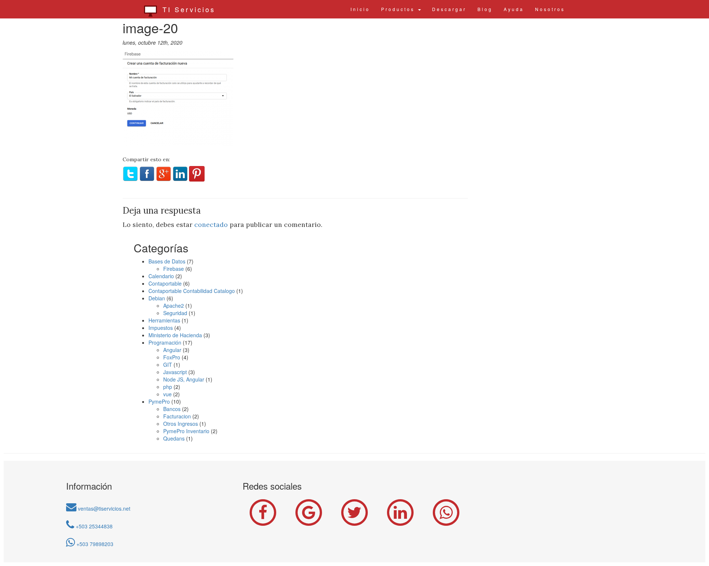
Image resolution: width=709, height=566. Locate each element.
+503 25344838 (93, 526)
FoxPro (171, 357)
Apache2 (173, 305)
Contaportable (165, 283)
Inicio (360, 9)
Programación (164, 342)
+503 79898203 (94, 544)
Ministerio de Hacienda (175, 335)
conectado (211, 224)
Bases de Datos (166, 261)
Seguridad (175, 313)
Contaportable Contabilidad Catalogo (191, 290)
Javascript (175, 372)
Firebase (173, 268)
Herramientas (164, 320)
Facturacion (177, 416)
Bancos (172, 409)
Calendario (161, 276)
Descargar (449, 9)
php (167, 386)
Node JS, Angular (183, 379)
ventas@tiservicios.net (103, 508)
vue (167, 394)
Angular (172, 349)
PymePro (159, 401)
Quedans (174, 438)
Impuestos (160, 327)
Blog (485, 9)
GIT (167, 364)
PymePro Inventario (186, 431)
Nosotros (550, 9)
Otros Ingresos (180, 423)
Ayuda (514, 9)
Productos (399, 9)
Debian (156, 298)
